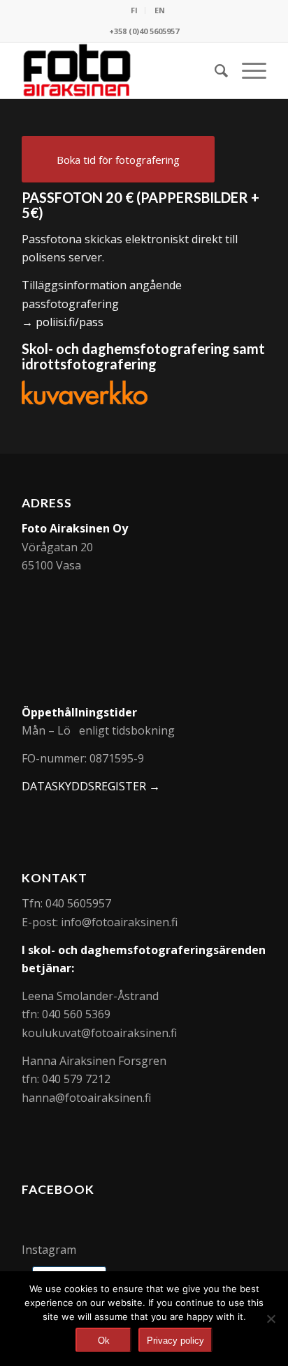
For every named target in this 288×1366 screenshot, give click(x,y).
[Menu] (247, 70)
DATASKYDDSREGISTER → (91, 786)
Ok (104, 1340)
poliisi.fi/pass (69, 322)
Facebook (58, 1189)
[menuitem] (134, 10)
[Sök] (214, 70)
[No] (271, 1319)
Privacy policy (175, 1340)
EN (159, 10)
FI (134, 10)
